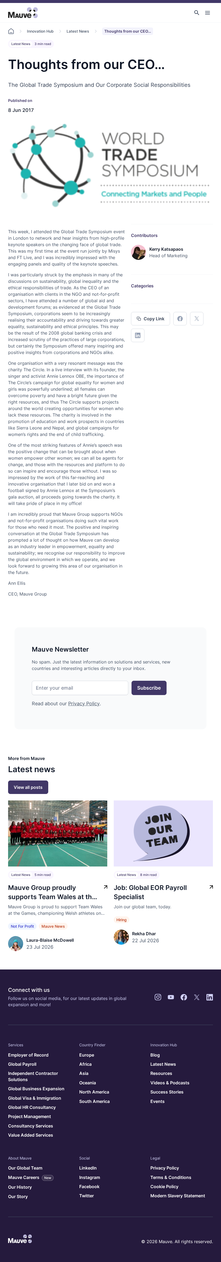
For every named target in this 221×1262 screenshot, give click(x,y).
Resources (161, 1073)
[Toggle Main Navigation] (207, 12)
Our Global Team (25, 1168)
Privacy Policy (84, 703)
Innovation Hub (40, 31)
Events (157, 1101)
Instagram (89, 1177)
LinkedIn (88, 1168)
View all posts (28, 787)
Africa (85, 1064)
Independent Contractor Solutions (33, 1076)
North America (94, 1092)
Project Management (29, 1116)
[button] (196, 12)
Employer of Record (28, 1055)
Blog (155, 1055)
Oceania (87, 1082)
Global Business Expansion (36, 1088)
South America (94, 1101)
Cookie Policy (164, 1186)
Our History (20, 1187)
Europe (86, 1055)
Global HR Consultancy (32, 1107)
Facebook (89, 1186)
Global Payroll (22, 1064)
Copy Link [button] (154, 318)
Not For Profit (22, 926)
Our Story (18, 1196)
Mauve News (53, 926)
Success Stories (167, 1092)
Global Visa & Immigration (34, 1098)
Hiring (121, 919)
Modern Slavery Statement (177, 1195)
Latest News (78, 31)
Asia (83, 1073)
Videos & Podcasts (169, 1082)
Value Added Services (30, 1135)
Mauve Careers (29, 1177)
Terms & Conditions (170, 1177)
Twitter (86, 1195)
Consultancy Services (30, 1126)
